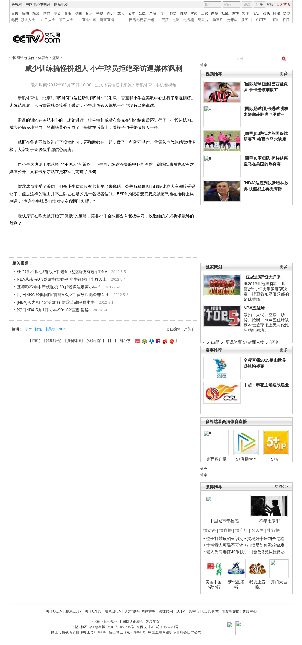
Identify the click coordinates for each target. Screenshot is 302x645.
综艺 (57, 13)
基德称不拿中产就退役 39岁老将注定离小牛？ (59, 287)
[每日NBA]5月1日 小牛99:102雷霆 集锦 (53, 310)
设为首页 (283, 4)
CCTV (261, 20)
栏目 (286, 20)
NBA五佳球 (254, 308)
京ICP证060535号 (120, 627)
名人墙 (257, 530)
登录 (247, 5)
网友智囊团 (230, 611)
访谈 (266, 13)
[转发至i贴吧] (157, 341)
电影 (176, 20)
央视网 (17, 4)
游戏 (286, 13)
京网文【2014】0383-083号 (157, 627)
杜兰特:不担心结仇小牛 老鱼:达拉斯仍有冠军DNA (62, 271)
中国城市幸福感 (224, 520)
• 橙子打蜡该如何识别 (223, 538)
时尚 (194, 13)
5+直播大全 (246, 459)
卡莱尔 (50, 329)
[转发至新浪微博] (164, 341)
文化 (120, 13)
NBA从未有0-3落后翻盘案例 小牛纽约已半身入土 (62, 279)
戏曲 (78, 13)
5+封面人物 (253, 342)
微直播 (225, 530)
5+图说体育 (231, 342)
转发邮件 (95, 341)
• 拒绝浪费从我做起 (267, 551)
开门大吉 (279, 582)
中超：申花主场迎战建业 (266, 385)
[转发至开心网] (137, 341)
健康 (183, 13)
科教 (99, 13)
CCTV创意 (210, 611)
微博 (235, 13)
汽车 (163, 13)
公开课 (232, 20)
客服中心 (249, 611)
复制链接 (74, 341)
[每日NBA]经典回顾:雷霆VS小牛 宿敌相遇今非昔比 (63, 294)
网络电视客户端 (141, 20)
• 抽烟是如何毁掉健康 (264, 545)
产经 (152, 13)
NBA (62, 329)
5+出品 (212, 342)
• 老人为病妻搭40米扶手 (225, 551)
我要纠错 (53, 341)
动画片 (217, 20)
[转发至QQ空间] (144, 341)
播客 (244, 20)
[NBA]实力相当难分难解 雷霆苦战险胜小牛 (56, 302)
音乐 (89, 13)
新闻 (25, 13)
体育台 (43, 58)
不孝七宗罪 (269, 520)
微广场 (241, 530)
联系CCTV (73, 611)
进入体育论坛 (107, 85)
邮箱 (276, 13)
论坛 (256, 13)
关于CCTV (54, 611)
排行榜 (273, 530)
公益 (142, 13)
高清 (165, 20)
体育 (46, 13)
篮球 (56, 58)
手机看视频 (166, 85)
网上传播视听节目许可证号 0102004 (79, 632)
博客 (245, 13)
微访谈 (209, 530)
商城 (214, 13)
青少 (110, 13)
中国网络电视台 (38, 4)
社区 (225, 13)
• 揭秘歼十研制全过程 (264, 538)
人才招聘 (131, 611)
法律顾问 (166, 611)
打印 (35, 341)
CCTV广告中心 (187, 611)
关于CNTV (93, 611)
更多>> (281, 486)
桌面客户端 (216, 459)
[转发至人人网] (151, 341)
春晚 (67, 13)
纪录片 (203, 20)
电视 (14, 20)
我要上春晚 (257, 585)
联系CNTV (113, 611)
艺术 (131, 13)
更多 (284, 73)
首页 (14, 13)
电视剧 (188, 20)
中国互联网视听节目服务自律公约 (174, 632)
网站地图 (61, 4)
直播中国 (89, 20)
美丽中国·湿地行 (214, 585)
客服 (269, 4)
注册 (259, 5)
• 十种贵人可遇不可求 (223, 545)
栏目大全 (48, 20)
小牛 (28, 329)
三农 (204, 13)
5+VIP (276, 459)
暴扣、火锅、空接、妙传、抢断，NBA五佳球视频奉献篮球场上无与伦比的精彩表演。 (266, 322)
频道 (275, 20)
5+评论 (271, 342)
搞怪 (38, 329)
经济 (36, 13)
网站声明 (149, 611)
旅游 (173, 13)
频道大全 (28, 20)
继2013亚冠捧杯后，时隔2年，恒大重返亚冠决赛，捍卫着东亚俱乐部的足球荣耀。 (266, 291)
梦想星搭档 (236, 585)
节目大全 (66, 20)
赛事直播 (107, 20)
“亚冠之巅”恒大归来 (262, 277)
